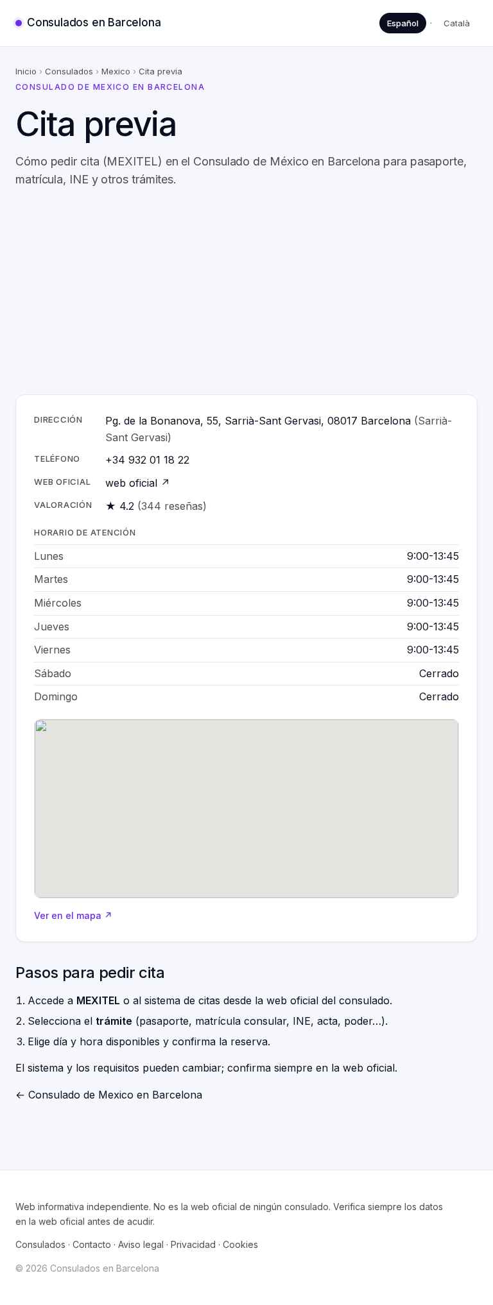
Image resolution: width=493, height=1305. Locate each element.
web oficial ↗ (137, 482)
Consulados (69, 71)
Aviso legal (141, 1244)
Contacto (92, 1244)
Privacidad (193, 1244)
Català (457, 23)
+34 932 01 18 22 (147, 459)
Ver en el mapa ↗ (73, 915)
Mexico (115, 71)
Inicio (26, 71)
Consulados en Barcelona (93, 22)
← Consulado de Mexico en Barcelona (108, 1094)
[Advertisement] (246, 292)
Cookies (240, 1244)
